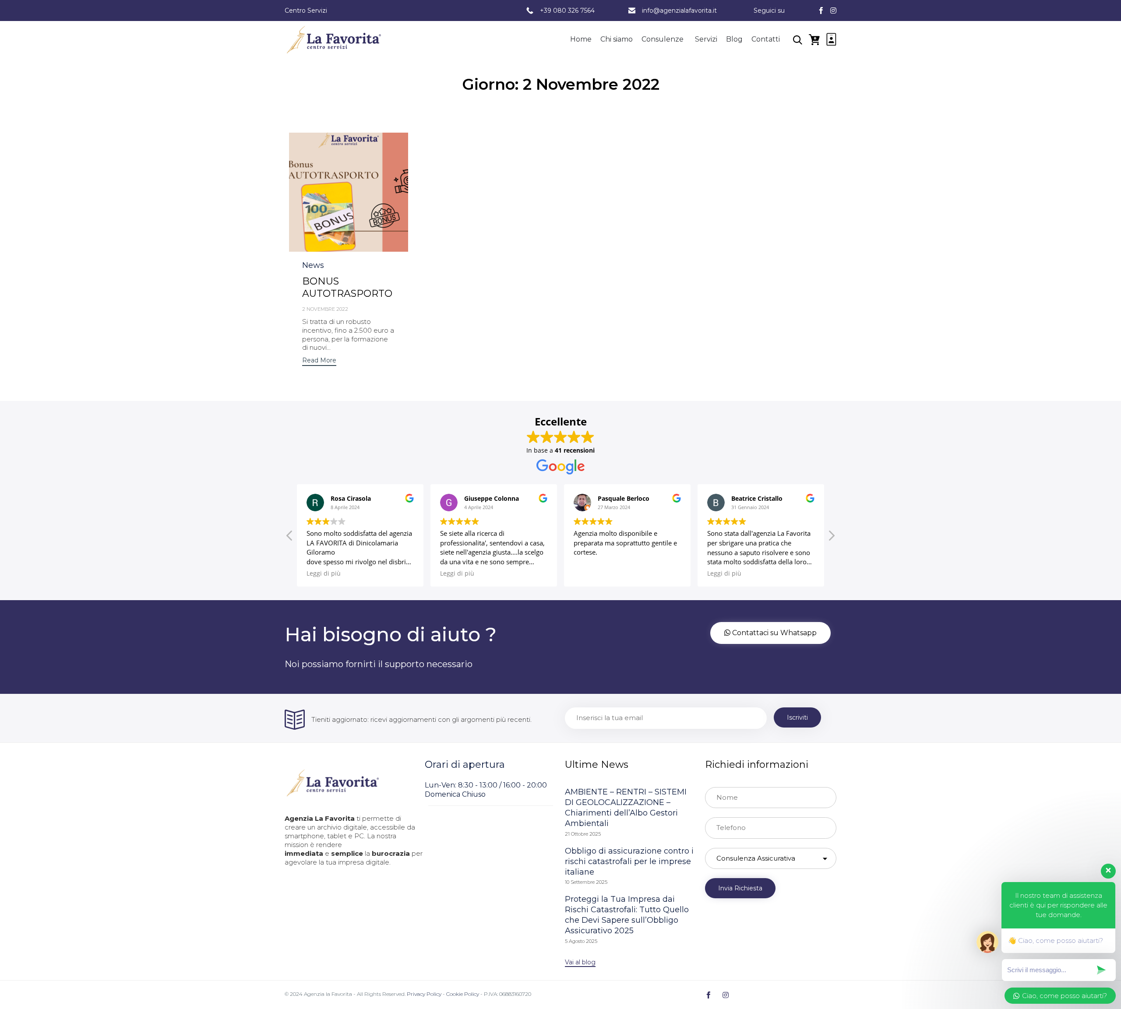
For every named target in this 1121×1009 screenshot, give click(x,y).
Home (581, 39)
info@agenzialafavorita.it (679, 10)
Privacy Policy (424, 994)
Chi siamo (616, 39)
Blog (734, 39)
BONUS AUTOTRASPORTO (347, 287)
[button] (348, 192)
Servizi (706, 39)
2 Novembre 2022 (325, 309)
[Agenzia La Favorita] (334, 39)
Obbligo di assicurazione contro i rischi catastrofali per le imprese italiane (629, 861)
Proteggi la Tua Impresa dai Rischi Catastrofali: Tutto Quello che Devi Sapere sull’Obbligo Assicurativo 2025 (627, 914)
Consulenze (663, 39)
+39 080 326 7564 (567, 10)
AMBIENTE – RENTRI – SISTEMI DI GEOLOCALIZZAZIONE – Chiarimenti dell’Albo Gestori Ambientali (626, 807)
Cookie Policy (462, 994)
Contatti (765, 39)
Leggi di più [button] (324, 573)
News (313, 265)
